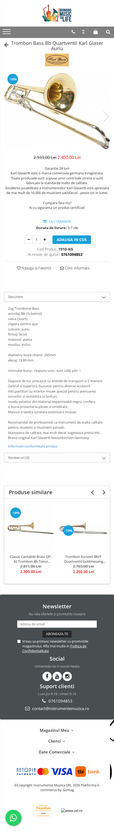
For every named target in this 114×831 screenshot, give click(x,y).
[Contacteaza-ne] (73, 32)
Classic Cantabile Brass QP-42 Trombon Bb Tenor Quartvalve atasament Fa (31, 559)
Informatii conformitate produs (32, 446)
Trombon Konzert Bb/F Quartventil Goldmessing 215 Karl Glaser (83, 559)
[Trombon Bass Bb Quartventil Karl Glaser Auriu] (57, 111)
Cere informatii (76, 267)
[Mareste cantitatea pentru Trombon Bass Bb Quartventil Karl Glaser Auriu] (45, 239)
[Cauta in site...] (108, 32)
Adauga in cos (72, 239)
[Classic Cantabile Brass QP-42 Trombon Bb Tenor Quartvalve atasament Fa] (30, 528)
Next (106, 116)
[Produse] (7, 33)
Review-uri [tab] (18, 457)
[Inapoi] (4, 44)
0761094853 (59, 701)
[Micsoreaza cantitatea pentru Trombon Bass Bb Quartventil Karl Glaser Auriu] (29, 239)
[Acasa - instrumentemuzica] (57, 13)
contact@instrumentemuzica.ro (60, 708)
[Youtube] (57, 676)
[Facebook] (47, 676)
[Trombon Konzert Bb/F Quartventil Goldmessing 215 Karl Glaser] (83, 528)
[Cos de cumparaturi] (96, 32)
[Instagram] (67, 676)
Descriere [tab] (15, 296)
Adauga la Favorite (36, 267)
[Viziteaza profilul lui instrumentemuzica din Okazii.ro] (43, 810)
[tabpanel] (57, 111)
